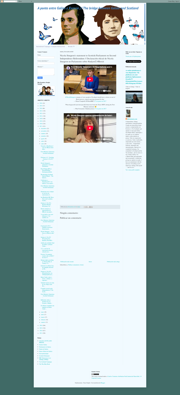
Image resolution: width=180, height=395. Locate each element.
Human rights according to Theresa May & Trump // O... (47, 261)
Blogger (103, 383)
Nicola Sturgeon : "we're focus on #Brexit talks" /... (47, 233)
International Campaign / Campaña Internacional (50, 46)
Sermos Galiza (43, 345)
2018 (41, 123)
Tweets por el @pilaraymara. (133, 56)
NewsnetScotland (43, 353)
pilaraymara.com (132, 119)
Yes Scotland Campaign (45, 362)
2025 (41, 106)
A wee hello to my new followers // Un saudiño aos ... (47, 216)
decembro (44, 128)
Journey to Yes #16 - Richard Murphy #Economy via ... (46, 204)
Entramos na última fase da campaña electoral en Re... (47, 267)
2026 (41, 103)
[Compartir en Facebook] (90, 207)
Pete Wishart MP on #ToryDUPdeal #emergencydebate (46, 170)
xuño (42, 144)
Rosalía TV (71, 46)
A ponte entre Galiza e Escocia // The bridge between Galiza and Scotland (88, 8)
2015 (41, 328)
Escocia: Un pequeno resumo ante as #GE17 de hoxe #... (47, 255)
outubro (43, 133)
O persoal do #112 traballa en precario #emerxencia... (46, 227)
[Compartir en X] (88, 207)
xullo (42, 141)
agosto (43, 139)
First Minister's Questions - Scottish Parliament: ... (47, 153)
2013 (41, 333)
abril (42, 314)
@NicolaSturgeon (70, 97)
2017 (41, 126)
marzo (43, 317)
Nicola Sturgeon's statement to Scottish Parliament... (47, 164)
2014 (41, 330)
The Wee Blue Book (44, 364)
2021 (41, 116)
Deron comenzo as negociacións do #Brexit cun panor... (47, 210)
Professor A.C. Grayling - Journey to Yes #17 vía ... (47, 158)
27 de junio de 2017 (100, 101)
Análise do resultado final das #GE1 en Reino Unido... (47, 244)
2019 (41, 121)
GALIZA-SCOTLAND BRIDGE (45, 341)
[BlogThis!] (86, 207)
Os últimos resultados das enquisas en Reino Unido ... (47, 307)
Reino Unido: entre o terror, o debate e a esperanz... (46, 278)
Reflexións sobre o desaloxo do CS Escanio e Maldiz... (46, 301)
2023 (41, 111)
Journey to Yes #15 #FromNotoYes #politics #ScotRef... (47, 238)
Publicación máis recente (67, 261)
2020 (41, 118)
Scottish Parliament (44, 356)
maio (42, 312)
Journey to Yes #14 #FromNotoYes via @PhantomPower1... (47, 273)
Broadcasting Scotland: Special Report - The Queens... (47, 176)
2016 (41, 325)
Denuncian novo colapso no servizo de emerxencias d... (47, 193)
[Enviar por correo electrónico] (85, 207)
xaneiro (43, 322)
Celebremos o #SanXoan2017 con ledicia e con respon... (47, 181)
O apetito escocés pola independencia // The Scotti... (47, 290)
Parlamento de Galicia (45, 347)
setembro (43, 136)
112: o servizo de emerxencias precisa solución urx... (47, 250)
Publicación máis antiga (113, 261)
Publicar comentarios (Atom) (76, 265)
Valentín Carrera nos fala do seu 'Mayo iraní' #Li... (47, 284)
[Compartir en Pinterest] (92, 207)
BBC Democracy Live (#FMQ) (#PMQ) (45, 358)
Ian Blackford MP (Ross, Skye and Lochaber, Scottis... (47, 198)
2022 (41, 113)
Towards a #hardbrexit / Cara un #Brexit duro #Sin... (47, 147)
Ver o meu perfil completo (133, 170)
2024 (41, 108)
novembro (44, 131)
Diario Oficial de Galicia (45, 351)
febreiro (43, 320)
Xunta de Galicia (43, 349)
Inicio (90, 261)
